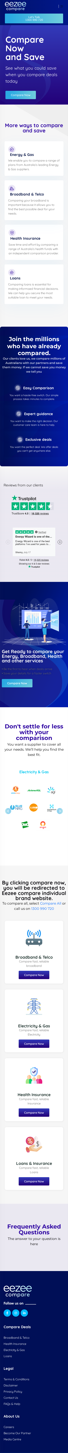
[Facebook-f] (7, 1313)
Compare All (50, 903)
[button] (34, 18)
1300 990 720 (42, 908)
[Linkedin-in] (24, 1313)
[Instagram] (15, 1313)
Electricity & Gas (34, 1025)
